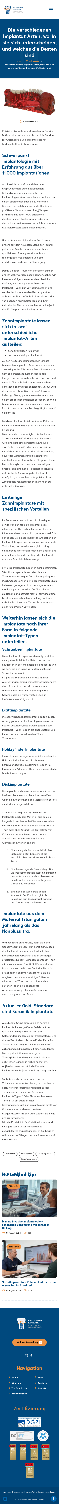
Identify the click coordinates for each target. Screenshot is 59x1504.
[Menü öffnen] (51, 9)
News (40, 1377)
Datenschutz (19, 1492)
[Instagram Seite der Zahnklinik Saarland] (27, 1355)
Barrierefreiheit (32, 1492)
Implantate (26, 1153)
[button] (5, 1499)
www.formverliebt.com (36, 1499)
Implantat (10, 1153)
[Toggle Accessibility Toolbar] (54, 1499)
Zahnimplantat (45, 1153)
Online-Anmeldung (27, 1341)
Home (14, 1377)
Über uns (16, 1382)
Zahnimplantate (29, 1159)
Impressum (7, 1492)
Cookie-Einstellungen (47, 1492)
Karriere (42, 1382)
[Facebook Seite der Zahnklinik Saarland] (32, 1355)
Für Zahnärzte (19, 1388)
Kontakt (42, 1388)
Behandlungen (19, 1393)
